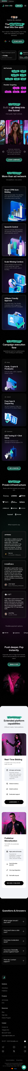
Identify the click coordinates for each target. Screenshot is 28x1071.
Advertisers (5, 988)
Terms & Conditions (10, 1060)
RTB (3, 1003)
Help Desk (4, 1015)
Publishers (4, 991)
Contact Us (5, 1027)
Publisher (11, 1)
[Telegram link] (3, 1047)
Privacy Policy (19, 1060)
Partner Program (6, 1018)
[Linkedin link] (3, 1051)
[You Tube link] (14, 1047)
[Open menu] (25, 6)
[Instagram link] (25, 1047)
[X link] (14, 1051)
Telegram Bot (5, 1030)
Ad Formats (5, 1000)
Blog (3, 1012)
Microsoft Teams (6, 1033)
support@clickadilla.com (8, 1035)
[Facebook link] (25, 1051)
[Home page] (7, 6)
